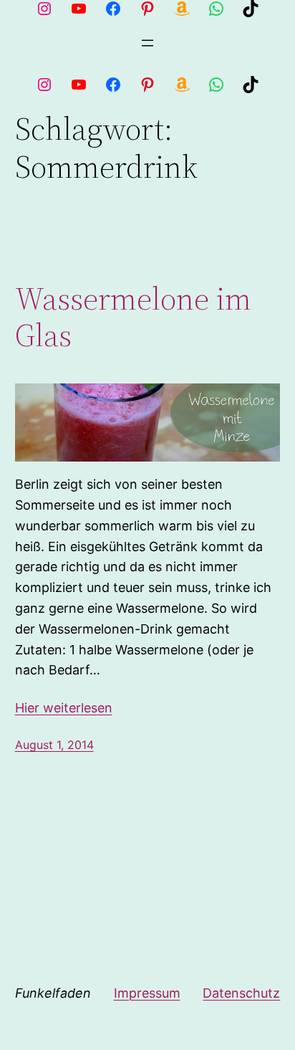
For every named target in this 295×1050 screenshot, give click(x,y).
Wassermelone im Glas (133, 317)
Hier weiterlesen (63, 707)
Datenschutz (241, 993)
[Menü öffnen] (147, 43)
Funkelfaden (53, 993)
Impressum (147, 993)
